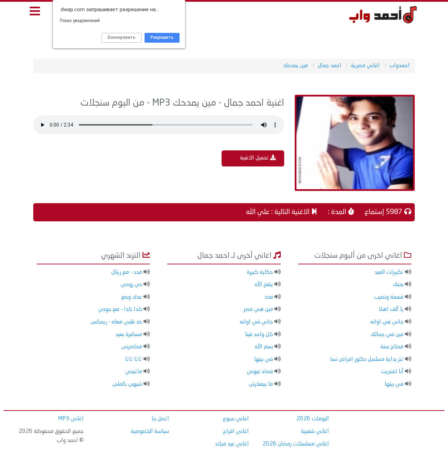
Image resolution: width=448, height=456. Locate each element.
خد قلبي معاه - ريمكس (116, 322)
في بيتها (394, 384)
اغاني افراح (236, 431)
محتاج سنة (392, 347)
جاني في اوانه (387, 322)
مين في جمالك (387, 334)
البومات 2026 (312, 419)
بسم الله (264, 347)
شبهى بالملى (127, 384)
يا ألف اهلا (391, 309)
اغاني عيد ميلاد (232, 444)
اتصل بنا (160, 419)
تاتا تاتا (133, 359)
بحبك (398, 284)
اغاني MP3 (71, 419)
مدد (269, 297)
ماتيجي (133, 372)
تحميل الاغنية (255, 158)
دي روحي (131, 284)
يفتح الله (263, 284)
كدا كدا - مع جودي (120, 309)
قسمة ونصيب (389, 297)
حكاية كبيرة (260, 272)
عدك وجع (131, 297)
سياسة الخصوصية (150, 431)
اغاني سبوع (236, 419)
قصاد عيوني (260, 372)
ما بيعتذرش (261, 384)
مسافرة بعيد (128, 334)
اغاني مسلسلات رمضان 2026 (295, 444)
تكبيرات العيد (389, 272)
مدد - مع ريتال (126, 272)
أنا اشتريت (392, 372)
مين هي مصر (258, 309)
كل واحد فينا (259, 334)
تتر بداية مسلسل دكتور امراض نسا (367, 359)
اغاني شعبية (315, 431)
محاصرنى (131, 347)
